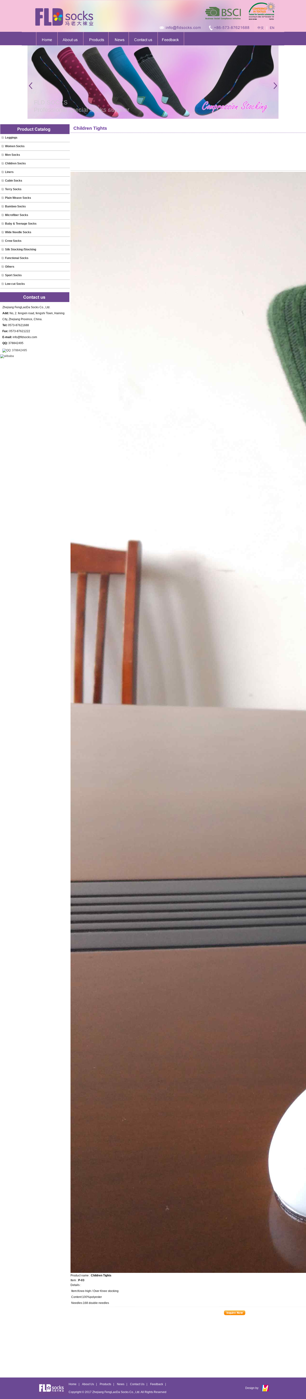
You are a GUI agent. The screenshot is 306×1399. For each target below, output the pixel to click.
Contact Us (137, 1384)
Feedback (156, 1384)
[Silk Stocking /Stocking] (2, 249)
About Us (88, 1384)
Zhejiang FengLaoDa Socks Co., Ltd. (116, 1392)
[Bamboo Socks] (2, 206)
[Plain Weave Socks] (2, 198)
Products (105, 1384)
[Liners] (2, 172)
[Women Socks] (2, 146)
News (120, 1384)
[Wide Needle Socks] (2, 232)
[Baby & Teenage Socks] (2, 223)
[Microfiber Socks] (2, 215)
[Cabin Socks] (2, 180)
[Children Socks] (2, 163)
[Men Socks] (2, 155)
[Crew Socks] (2, 241)
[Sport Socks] (2, 275)
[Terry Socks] (2, 189)
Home (72, 1384)
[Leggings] (2, 137)
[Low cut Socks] (2, 284)
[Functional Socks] (2, 258)
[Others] (2, 266)
